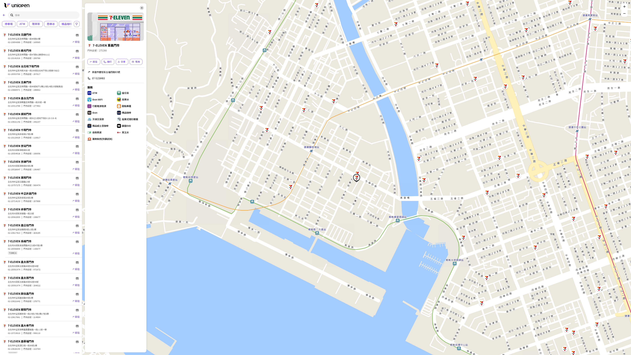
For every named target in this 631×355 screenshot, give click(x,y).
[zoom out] (624, 13)
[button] (482, 303)
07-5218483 (98, 78)
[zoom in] (624, 6)
